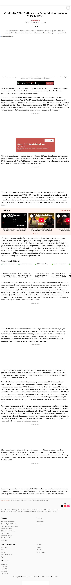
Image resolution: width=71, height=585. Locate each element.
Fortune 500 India (6, 528)
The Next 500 (5, 533)
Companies (40, 521)
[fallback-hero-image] (9, 267)
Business (4, 547)
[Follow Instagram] (68, 506)
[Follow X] (62, 506)
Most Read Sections (8, 544)
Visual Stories (41, 552)
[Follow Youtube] (65, 506)
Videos (39, 547)
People (39, 524)
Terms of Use (33, 577)
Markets (4, 550)
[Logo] (5, 8)
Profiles (39, 518)
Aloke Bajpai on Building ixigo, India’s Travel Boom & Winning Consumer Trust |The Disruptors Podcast (41, 231)
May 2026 (4, 571)
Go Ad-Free (49, 141)
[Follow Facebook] (59, 506)
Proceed (49, 83)
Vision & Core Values (44, 577)
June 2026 (4, 569)
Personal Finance (6, 554)
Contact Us (54, 577)
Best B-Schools (5, 538)
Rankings (4, 518)
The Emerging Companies (9, 526)
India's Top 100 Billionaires (9, 524)
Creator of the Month (7, 521)
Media (39, 544)
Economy (4, 552)
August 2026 (4, 564)
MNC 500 (4, 540)
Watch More (64, 210)
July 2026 (4, 566)
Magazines (5, 561)
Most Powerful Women (8, 531)
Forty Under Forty (6, 535)
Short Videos (40, 550)
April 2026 (4, 573)
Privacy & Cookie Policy (20, 577)
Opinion (3, 557)
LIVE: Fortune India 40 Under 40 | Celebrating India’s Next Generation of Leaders (14, 230)
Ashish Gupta (35, 20)
